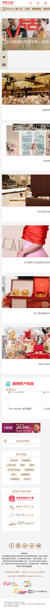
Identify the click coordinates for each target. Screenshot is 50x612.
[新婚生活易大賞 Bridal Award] (21, 507)
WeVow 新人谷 (14, 9)
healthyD (12, 576)
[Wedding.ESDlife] (8, 3)
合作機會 (22, 604)
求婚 (27, 9)
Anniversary (33, 572)
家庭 (42, 572)
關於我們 (10, 604)
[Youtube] (4, 65)
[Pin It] (4, 49)
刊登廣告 (16, 604)
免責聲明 (29, 566)
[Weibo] (4, 42)
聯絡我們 (39, 604)
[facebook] (4, 26)
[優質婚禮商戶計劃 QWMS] (21, 498)
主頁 (5, 604)
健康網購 (22, 576)
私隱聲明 (10, 606)
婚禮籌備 (36, 9)
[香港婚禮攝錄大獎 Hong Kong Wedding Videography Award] (21, 523)
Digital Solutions (34, 576)
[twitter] (4, 57)
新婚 (24, 572)
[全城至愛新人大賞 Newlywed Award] (21, 515)
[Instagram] (4, 34)
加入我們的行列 (30, 604)
